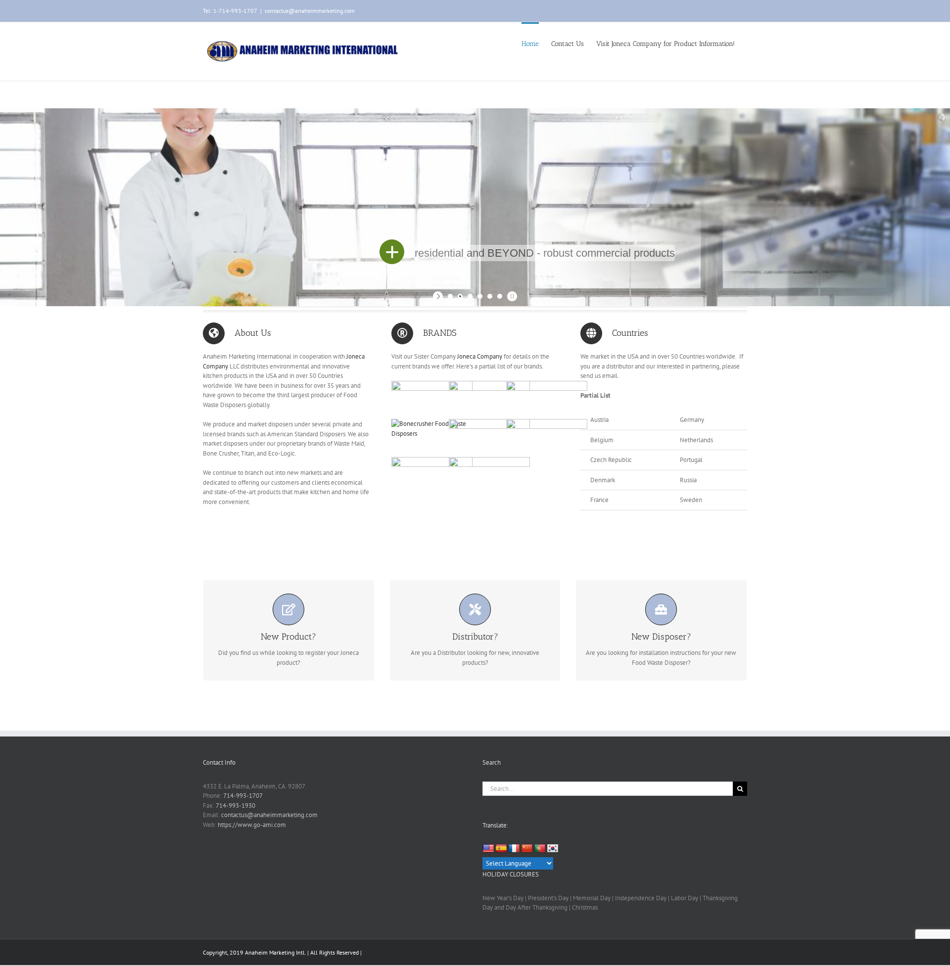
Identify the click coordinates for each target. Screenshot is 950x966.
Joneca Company (479, 356)
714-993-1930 (235, 805)
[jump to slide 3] (470, 296)
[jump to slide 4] (480, 296)
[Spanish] (501, 849)
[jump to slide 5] (490, 296)
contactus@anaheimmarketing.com (310, 10)
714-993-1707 (243, 795)
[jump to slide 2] (460, 296)
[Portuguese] (540, 849)
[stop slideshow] (511, 296)
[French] (514, 849)
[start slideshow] (439, 296)
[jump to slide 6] (500, 296)
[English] (488, 848)
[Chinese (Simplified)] (527, 849)
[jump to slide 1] (450, 296)
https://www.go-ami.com (252, 825)
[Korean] (553, 849)
